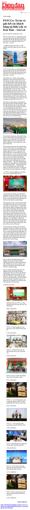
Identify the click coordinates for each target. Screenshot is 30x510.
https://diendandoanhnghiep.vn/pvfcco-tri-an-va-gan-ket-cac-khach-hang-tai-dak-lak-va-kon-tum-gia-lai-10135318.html (14, 506)
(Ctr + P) (25, 12)
